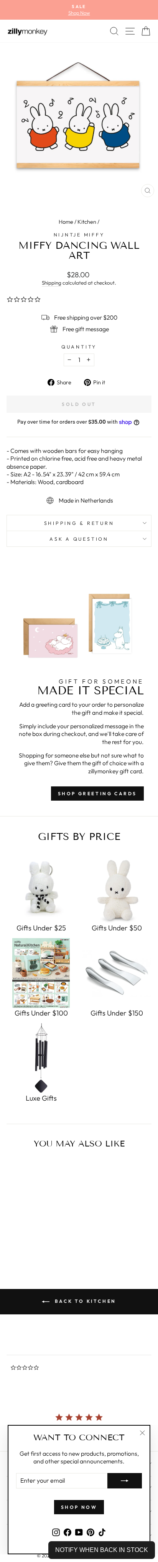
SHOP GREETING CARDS (97, 793)
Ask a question (79, 539)
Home (66, 221)
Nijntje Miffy (79, 234)
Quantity (79, 347)
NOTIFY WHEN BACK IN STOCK (101, 1550)
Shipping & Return (79, 523)
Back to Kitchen (84, 1301)
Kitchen (86, 221)
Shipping (51, 283)
